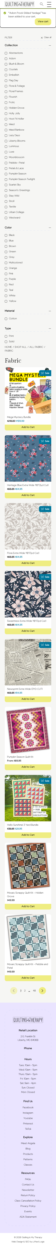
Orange (13, 268)
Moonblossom (16, 157)
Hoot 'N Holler (16, 119)
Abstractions (16, 53)
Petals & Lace (16, 168)
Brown (12, 246)
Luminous (14, 146)
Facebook (28, 1107)
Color (8, 227)
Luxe (11, 152)
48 (34, 990)
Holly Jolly (14, 113)
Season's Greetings (19, 190)
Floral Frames (16, 91)
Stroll (11, 201)
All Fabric (36, 347)
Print (11, 336)
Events (28, 1211)
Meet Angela (28, 1143)
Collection (11, 45)
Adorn (12, 58)
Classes (28, 1165)
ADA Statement (28, 1217)
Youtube (28, 1118)
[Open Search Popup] (41, 4)
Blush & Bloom (16, 64)
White (12, 295)
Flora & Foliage (17, 86)
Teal (11, 290)
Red (11, 284)
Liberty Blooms (17, 141)
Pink (11, 273)
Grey (11, 257)
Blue (11, 240)
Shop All (21, 347)
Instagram (28, 1113)
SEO (27, 1242)
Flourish (13, 97)
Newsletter (28, 1190)
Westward (14, 217)
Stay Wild (14, 196)
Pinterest (28, 1123)
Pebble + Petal (16, 163)
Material (9, 311)
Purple (12, 279)
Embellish (14, 75)
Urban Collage (16, 212)
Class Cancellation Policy (28, 1201)
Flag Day (13, 80)
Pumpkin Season (17, 173)
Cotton (13, 318)
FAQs (28, 1179)
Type (8, 328)
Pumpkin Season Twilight (22, 179)
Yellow (12, 301)
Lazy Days (14, 135)
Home (8, 347)
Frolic (12, 102)
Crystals (13, 69)
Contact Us (28, 1184)
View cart (43, 21)
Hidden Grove (16, 108)
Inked (11, 124)
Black (11, 235)
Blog (28, 1148)
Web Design (17, 1242)
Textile (12, 206)
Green (12, 251)
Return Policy (28, 1195)
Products (28, 1154)
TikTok (28, 1129)
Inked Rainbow (16, 130)
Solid (11, 341)
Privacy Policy (28, 1206)
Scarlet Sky (15, 185)
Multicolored (15, 262)
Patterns (28, 1159)
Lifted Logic (39, 1242)
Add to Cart (28, 427)
